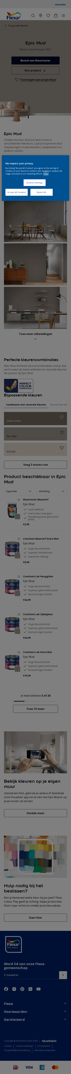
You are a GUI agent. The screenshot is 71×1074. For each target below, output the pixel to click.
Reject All (41, 192)
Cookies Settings (34, 182)
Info (46, 173)
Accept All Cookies (16, 192)
